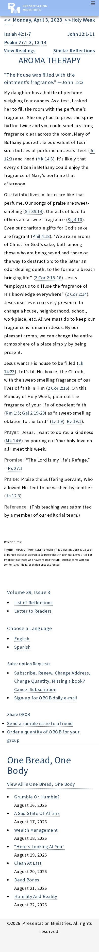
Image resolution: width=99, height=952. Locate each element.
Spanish (22, 647)
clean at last (28, 863)
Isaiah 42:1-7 (17, 34)
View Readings (20, 51)
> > (66, 20)
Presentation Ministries (35, 8)
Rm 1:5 (13, 413)
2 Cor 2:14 (77, 294)
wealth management (36, 830)
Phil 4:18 (41, 236)
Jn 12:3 (13, 496)
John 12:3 (73, 82)
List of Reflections (33, 602)
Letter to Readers (33, 611)
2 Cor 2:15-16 (48, 278)
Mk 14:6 (13, 441)
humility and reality (35, 896)
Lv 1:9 (57, 421)
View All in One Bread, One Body (41, 784)
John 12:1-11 (81, 34)
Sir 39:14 (33, 211)
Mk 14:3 (45, 159)
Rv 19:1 (74, 421)
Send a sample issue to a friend (40, 723)
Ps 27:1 (15, 468)
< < (8, 20)
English (21, 639)
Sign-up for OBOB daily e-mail (45, 698)
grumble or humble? (37, 797)
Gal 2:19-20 (33, 413)
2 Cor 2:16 (58, 388)
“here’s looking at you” (39, 846)
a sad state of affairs (37, 813)
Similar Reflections (74, 51)
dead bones (26, 880)
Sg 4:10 (75, 219)
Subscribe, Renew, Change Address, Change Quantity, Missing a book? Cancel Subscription (52, 681)
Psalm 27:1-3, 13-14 (25, 42)
